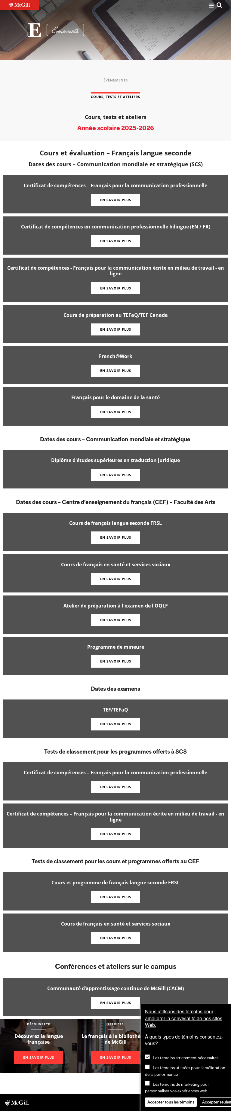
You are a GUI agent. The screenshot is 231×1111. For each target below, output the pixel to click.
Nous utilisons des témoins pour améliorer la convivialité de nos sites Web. (183, 1018)
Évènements (115, 80)
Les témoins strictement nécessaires (185, 1057)
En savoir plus (115, 199)
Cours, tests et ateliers (115, 96)
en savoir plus (115, 412)
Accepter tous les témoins (170, 1102)
